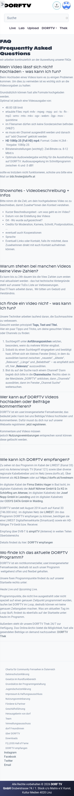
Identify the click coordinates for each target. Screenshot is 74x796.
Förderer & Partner (15, 703)
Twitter (8, 760)
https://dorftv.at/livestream (56, 477)
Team (8, 718)
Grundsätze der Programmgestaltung (26, 684)
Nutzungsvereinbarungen (24, 435)
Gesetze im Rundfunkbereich (21, 679)
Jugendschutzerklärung (18, 689)
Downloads (12, 738)
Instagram (10, 752)
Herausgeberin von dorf (18, 713)
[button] (57, 5)
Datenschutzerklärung (17, 674)
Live (12, 28)
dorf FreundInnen (15, 728)
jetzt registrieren (36, 424)
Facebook (10, 756)
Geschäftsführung (15, 708)
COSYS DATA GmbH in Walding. (23, 501)
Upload (33, 28)
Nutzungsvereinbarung (18, 698)
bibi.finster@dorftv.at (22, 176)
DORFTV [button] (48, 28)
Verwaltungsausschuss (18, 723)
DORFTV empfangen (40, 542)
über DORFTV (13, 733)
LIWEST (49, 512)
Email (7, 765)
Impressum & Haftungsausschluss (24, 694)
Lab (22, 28)
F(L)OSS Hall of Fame (17, 743)
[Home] (27, 5)
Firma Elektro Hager (39, 484)
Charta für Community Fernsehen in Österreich (30, 669)
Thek (63, 28)
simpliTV (34, 531)
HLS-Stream (21, 477)
